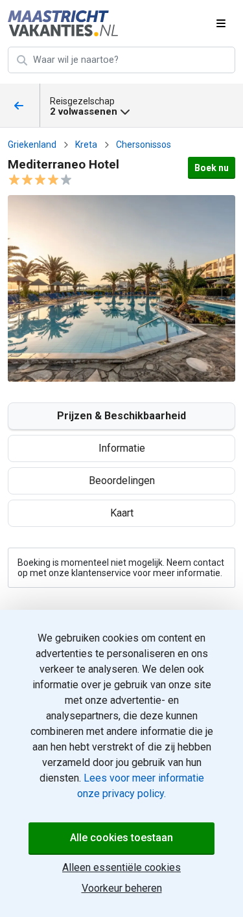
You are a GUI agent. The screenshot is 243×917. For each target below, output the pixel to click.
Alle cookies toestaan (121, 837)
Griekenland (32, 144)
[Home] (65, 23)
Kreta (86, 144)
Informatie (121, 448)
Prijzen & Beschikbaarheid (121, 416)
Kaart (121, 513)
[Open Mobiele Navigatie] (221, 23)
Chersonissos (143, 144)
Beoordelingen (122, 480)
